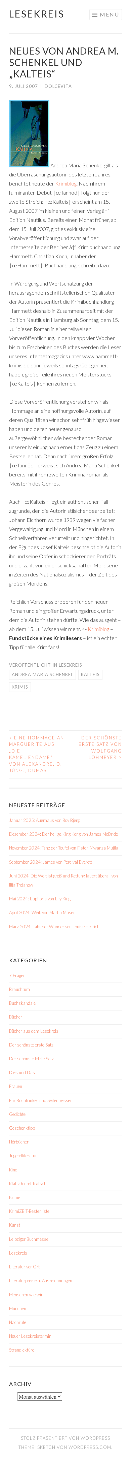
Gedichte (17, 1114)
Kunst (14, 1225)
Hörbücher (19, 1141)
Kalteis (90, 674)
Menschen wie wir (26, 1294)
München (17, 1308)
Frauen (15, 1086)
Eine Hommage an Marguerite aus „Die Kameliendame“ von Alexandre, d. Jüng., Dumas (36, 754)
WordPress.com (90, 1447)
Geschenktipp (22, 1128)
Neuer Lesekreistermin (30, 1336)
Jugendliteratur (23, 1155)
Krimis (20, 687)
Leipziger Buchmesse (28, 1239)
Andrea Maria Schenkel (42, 674)
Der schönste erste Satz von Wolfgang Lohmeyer (100, 747)
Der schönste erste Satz (31, 1045)
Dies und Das (22, 1072)
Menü (109, 14)
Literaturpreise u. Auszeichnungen (40, 1280)
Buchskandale (22, 1003)
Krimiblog (66, 183)
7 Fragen (17, 975)
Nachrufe (17, 1322)
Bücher (15, 1017)
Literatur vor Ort (24, 1266)
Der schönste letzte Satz (31, 1058)
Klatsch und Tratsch (27, 1183)
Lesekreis (36, 14)
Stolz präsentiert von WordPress (65, 1438)
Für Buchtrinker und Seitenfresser (40, 1100)
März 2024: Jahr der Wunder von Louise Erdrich (54, 926)
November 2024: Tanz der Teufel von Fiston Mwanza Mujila (63, 848)
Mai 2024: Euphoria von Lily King (40, 898)
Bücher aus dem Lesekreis (33, 1031)
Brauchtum (19, 989)
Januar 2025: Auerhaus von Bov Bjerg (44, 820)
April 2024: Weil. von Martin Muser (42, 912)
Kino (13, 1169)
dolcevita (58, 86)
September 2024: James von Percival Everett (50, 862)
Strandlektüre (21, 1350)
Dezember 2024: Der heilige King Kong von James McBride (63, 834)
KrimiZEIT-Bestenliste (29, 1211)
